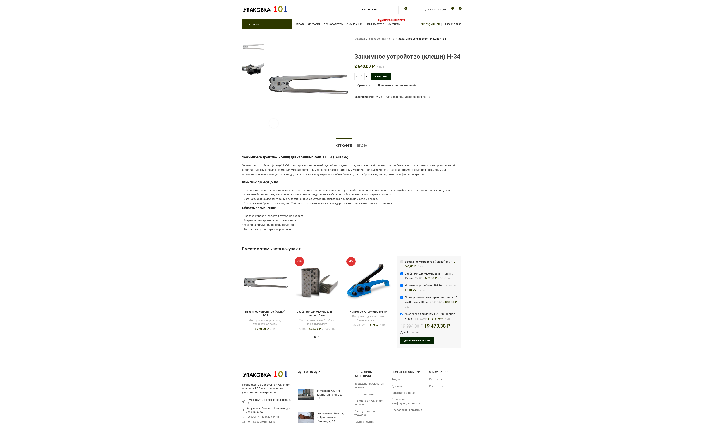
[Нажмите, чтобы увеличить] (273, 123)
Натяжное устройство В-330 (368, 311)
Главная (359, 38)
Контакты (435, 379)
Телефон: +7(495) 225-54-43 (262, 416)
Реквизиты (436, 386)
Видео (396, 379)
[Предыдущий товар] (356, 47)
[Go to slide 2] (318, 337)
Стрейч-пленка (364, 394)
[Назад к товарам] (361, 47)
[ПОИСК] (394, 10)
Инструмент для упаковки (386, 96)
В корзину (381, 76)
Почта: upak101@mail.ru (261, 421)
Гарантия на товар (403, 392)
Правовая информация (407, 410)
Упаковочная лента (381, 38)
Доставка (398, 386)
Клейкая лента (364, 421)
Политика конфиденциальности (406, 401)
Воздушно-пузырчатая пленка (369, 385)
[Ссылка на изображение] (265, 374)
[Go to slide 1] (315, 337)
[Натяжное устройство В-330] (368, 282)
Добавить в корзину (417, 340)
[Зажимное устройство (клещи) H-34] (265, 282)
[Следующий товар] (365, 47)
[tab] (344, 143)
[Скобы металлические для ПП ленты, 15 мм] (317, 282)
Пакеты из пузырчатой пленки (369, 402)
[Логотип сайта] (265, 9)
